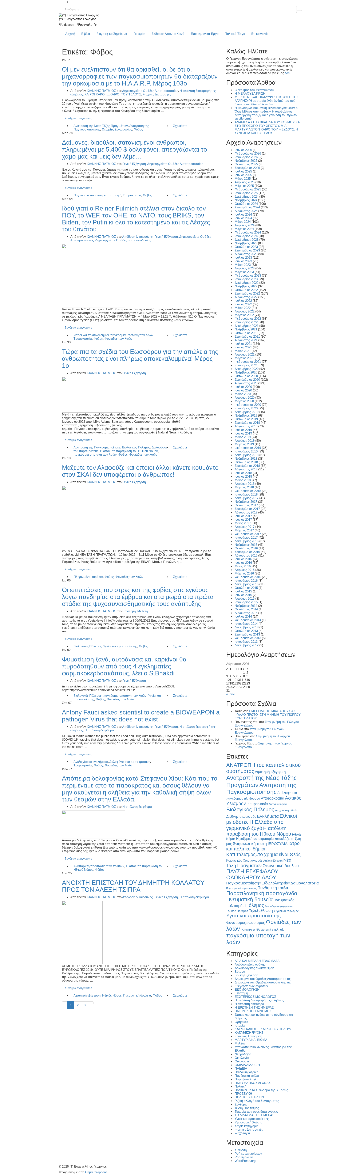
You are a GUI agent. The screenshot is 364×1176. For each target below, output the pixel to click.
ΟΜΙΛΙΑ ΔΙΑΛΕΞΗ (247, 1065)
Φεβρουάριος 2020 (248, 404)
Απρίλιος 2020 (244, 397)
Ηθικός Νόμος (112, 995)
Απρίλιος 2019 (244, 440)
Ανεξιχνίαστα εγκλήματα (91, 761)
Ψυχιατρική (263, 929)
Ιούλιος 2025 (243, 171)
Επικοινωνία (260, 33)
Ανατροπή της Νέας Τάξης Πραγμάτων (101, 126)
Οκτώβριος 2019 (246, 419)
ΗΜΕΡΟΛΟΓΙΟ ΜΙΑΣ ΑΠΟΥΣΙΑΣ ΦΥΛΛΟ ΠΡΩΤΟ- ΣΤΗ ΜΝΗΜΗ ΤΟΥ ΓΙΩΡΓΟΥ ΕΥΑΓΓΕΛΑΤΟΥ (268, 714)
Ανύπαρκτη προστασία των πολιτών (99, 866)
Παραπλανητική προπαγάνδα (261, 893)
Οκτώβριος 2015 (246, 587)
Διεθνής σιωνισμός (241, 816)
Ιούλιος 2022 (243, 300)
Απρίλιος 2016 (244, 570)
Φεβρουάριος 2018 (248, 491)
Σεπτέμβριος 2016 (247, 552)
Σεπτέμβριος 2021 (247, 336)
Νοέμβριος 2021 (246, 329)
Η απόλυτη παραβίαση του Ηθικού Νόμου (129, 451)
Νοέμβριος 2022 (246, 286)
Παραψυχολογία (246, 1079)
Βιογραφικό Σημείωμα (111, 33)
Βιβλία (85, 33)
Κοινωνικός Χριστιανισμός (244, 860)
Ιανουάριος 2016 (246, 580)
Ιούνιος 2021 (243, 347)
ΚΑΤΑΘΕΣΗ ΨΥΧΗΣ (249, 1032)
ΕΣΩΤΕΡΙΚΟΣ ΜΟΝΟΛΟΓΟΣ (255, 996)
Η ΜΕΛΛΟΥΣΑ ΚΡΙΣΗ (250, 93)
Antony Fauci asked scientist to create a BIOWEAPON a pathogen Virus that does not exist (141, 716)
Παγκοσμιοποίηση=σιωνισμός (241, 888)
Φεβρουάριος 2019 (248, 447)
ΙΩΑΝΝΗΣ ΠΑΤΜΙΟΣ (101, 90)
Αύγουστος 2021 (246, 340)
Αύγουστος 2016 (246, 555)
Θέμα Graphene (96, 1172)
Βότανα (240, 971)
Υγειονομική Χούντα (248, 1122)
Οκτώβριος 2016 (246, 548)
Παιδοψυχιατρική (246, 1072)
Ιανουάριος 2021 (246, 365)
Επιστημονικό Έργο (204, 33)
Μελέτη (142, 611)
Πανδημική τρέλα (272, 887)
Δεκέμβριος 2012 (246, 645)
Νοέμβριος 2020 (246, 372)
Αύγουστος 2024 (246, 211)
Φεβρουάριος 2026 (248, 153)
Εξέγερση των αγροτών (251, 986)
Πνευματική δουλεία (137, 995)
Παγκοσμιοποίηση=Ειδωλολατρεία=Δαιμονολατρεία (272, 883)
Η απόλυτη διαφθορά (99, 730)
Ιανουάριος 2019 (246, 451)
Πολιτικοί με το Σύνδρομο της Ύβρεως (261, 1090)
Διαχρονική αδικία (286, 810)
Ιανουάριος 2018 (246, 494)
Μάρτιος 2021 (244, 358)
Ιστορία (240, 1025)
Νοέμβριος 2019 (246, 415)
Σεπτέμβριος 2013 (247, 634)
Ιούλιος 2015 (243, 591)
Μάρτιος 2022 (244, 315)
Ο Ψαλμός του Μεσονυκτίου (254, 90)
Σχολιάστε (180, 126)
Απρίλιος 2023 (244, 268)
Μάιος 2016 (243, 566)
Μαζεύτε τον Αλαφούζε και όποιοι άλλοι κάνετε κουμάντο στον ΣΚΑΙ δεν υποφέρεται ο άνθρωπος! (140, 471)
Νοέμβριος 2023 (246, 243)
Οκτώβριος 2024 (246, 203)
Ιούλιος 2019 (243, 430)
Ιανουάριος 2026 (246, 157)
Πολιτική (240, 1086)
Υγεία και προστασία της (120, 646)
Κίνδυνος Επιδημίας (248, 1036)
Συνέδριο (241, 1104)
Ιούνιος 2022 (243, 304)
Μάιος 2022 (243, 308)
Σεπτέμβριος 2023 (247, 250)
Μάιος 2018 (243, 480)
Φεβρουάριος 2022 (248, 318)
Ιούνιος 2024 (243, 218)
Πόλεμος (254, 905)
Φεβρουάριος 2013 (248, 638)
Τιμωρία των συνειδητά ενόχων (256, 1111)
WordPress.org (245, 1160)
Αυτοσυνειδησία (278, 804)
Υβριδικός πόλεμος (286, 911)
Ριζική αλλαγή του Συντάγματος (257, 1101)
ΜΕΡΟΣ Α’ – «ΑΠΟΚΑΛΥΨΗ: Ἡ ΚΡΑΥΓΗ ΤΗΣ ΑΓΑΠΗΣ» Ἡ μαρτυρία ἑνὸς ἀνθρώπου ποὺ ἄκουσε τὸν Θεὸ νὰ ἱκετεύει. (266, 100)
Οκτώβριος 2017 (246, 505)
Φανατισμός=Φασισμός (245, 922)
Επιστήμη (129, 611)
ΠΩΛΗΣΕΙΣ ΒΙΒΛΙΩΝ (249, 1097)
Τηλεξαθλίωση (261, 910)
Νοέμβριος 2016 (246, 544)
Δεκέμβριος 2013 (246, 627)
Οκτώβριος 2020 (246, 376)
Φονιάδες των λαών (118, 338)
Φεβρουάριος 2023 (248, 275)
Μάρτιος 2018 (244, 487)
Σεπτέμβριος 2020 (247, 379)
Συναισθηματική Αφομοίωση (279, 906)
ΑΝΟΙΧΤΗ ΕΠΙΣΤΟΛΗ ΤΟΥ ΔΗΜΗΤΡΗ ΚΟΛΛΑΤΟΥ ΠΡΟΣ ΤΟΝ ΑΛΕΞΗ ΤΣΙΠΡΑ (133, 886)
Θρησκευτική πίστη (250, 843)
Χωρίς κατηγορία (246, 1126)
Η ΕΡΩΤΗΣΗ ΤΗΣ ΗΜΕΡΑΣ (254, 1007)
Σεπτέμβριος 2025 (247, 168)
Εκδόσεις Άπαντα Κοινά (168, 33)
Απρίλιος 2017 (244, 526)
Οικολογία (242, 1057)
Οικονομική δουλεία (280, 865)
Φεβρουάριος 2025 (248, 189)
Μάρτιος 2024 (244, 229)
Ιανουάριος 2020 (246, 408)
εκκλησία (278, 929)
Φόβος (138, 129)
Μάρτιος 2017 (244, 530)
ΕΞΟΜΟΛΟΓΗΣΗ (247, 989)
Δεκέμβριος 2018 (246, 455)
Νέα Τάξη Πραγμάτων (259, 862)
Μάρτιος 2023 (244, 272)
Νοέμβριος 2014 (246, 605)
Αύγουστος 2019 (246, 426)
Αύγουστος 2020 (246, 383)
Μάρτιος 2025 (244, 185)
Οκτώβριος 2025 (246, 164)
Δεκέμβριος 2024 (246, 196)
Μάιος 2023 (243, 264)
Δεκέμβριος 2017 (246, 498)
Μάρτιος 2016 (244, 573)
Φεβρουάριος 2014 (248, 620)
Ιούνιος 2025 (243, 175)
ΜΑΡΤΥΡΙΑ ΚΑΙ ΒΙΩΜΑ (251, 1040)
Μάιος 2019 (243, 437)
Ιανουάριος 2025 (246, 193)
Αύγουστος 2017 (246, 512)
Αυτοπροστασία (256, 804)
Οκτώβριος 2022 (246, 290)
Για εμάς (139, 33)
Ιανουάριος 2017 (246, 537)
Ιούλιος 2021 (243, 343)
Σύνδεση (241, 1150)
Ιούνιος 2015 (243, 595)
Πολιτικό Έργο (235, 33)
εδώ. (288, 73)
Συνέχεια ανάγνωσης (78, 118)
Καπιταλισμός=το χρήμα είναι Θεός (263, 854)
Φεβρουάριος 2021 (248, 361)
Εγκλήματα (268, 816)
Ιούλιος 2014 (243, 616)
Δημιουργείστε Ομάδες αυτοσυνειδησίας (123, 240)
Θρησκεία (241, 1022)
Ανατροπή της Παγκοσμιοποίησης (97, 447)
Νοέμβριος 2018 (246, 458)
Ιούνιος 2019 (243, 433)
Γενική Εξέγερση (134, 164)
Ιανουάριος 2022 (246, 322)
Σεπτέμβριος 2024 (247, 207)
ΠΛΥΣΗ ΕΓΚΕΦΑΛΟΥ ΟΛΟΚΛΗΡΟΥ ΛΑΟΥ (252, 874)
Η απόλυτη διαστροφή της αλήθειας (259, 1000)
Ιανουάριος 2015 (246, 602)
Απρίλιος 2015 (244, 598)
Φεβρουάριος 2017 (248, 534)
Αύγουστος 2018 (246, 469)
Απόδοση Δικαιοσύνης (137, 236)
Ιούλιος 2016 (243, 559)
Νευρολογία (243, 1054)
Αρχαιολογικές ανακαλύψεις (254, 968)
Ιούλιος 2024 (243, 214)
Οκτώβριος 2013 (246, 631)
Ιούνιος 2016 (243, 562)
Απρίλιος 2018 (244, 483)
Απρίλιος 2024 (244, 225)
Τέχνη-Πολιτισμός (247, 1108)
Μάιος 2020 (243, 394)
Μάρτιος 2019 (244, 444)
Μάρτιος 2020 (244, 401)
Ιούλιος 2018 (243, 473)
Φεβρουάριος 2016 (248, 577)
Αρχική (70, 33)
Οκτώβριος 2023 (246, 247)
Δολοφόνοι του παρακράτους (129, 761)
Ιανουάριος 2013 (246, 641)
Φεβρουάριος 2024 (248, 232)
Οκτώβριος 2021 (246, 333)
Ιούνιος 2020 (243, 390)
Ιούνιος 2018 (243, 476)
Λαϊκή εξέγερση (272, 860)
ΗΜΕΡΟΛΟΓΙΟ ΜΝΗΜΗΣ (253, 1011)
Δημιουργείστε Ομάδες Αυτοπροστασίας (150, 90)
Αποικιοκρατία (272, 798)
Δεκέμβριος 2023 (246, 239)
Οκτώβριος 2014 (246, 609)
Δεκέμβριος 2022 (246, 282)
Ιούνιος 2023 (243, 261)
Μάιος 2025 (243, 178)
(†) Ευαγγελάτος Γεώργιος (77, 19)
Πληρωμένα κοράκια (88, 576)
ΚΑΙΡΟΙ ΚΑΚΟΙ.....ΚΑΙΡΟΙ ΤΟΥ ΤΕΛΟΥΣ (112, 94)
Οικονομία (242, 1061)
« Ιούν (230, 694)
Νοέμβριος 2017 (246, 501)
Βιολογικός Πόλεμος (136, 447)
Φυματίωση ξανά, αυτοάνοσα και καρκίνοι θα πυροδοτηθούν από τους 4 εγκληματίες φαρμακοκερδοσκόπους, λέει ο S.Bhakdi (124, 666)
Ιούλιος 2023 (243, 257)
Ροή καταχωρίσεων (248, 1153)
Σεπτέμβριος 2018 (247, 465)
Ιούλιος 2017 (243, 516)
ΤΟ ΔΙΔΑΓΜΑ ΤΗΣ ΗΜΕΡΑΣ (254, 1115)
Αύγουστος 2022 (246, 297)
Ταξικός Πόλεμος (237, 911)
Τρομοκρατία (132, 195)
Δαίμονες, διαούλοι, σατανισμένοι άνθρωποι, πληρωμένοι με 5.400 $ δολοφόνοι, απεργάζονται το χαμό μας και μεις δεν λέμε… (134, 149)
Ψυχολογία (242, 1133)
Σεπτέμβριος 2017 (247, 509)
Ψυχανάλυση (248, 929)
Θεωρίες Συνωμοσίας (117, 129)
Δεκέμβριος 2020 (246, 369)
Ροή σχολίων (244, 1157)
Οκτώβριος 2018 (246, 462)
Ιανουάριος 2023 (246, 279)
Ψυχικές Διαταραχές (157, 94)
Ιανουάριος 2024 (246, 236)
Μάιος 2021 (243, 351)
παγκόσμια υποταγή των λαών (132, 335)
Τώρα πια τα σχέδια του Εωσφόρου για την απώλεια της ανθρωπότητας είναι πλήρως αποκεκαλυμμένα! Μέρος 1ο (140, 358)
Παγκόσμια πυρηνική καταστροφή (97, 195)
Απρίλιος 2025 (244, 182)
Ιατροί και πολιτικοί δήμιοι (91, 335)
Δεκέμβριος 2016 (246, 541)
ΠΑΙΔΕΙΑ (241, 1068)
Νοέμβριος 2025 (246, 160)
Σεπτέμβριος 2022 (247, 293)
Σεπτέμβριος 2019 (247, 422)
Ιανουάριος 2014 (246, 623)
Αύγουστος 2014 (246, 613)
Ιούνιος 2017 (243, 519)
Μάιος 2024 (243, 221)
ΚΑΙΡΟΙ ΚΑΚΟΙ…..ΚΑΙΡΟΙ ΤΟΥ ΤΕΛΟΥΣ (263, 1029)
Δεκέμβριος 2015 (246, 584)
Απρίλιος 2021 (244, 354)
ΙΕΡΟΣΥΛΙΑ (278, 844)
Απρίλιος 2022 (244, 311)
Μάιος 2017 (243, 523)
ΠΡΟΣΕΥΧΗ (243, 1093)
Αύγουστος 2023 (246, 254)
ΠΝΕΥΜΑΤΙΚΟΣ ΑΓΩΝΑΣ (252, 1083)
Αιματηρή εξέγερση (87, 995)
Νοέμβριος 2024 (246, 200)
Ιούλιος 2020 (243, 386)
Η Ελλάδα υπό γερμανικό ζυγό (255, 825)
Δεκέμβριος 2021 (246, 325)
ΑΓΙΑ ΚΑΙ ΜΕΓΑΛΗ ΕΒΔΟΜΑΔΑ (257, 961)
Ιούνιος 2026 (243, 150)
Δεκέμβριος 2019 (246, 412)
